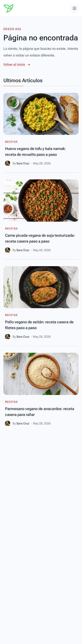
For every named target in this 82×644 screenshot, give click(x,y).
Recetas (11, 141)
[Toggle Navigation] (74, 8)
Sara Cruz (23, 163)
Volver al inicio (14, 64)
